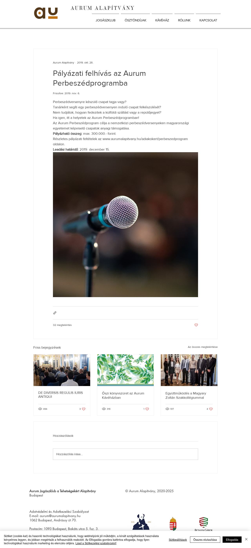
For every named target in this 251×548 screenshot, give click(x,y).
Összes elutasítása (205, 540)
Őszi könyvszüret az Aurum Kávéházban (123, 395)
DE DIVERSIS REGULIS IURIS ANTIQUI (60, 395)
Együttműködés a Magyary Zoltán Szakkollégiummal (186, 395)
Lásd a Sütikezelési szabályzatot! (95, 543)
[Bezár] (246, 539)
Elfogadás (232, 540)
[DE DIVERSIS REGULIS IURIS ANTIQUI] (62, 370)
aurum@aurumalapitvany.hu (60, 516)
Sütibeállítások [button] (178, 540)
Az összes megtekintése (203, 346)
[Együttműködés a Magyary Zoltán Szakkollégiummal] (189, 370)
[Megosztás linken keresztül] (55, 313)
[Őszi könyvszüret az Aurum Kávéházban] (125, 370)
